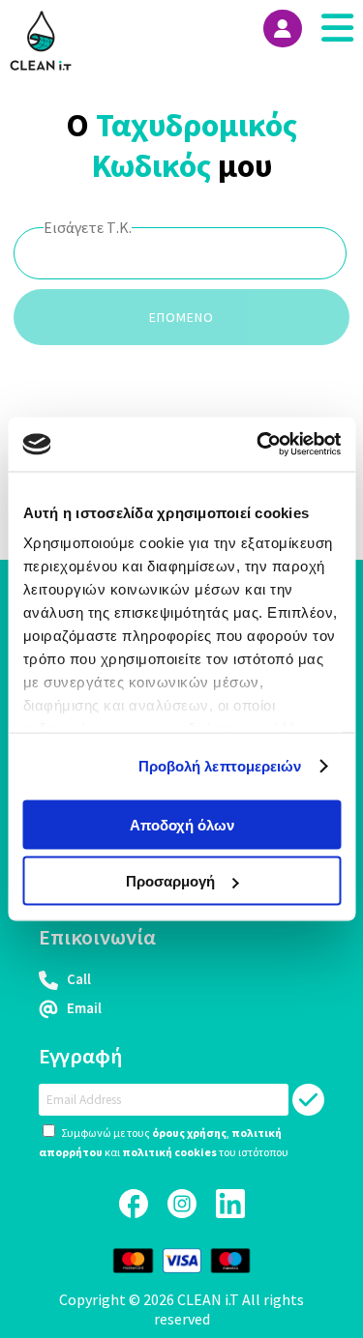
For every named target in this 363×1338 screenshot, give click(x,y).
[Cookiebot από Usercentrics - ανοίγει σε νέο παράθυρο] (258, 444)
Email (83, 1008)
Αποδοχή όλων (182, 824)
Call (77, 979)
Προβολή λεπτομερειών (220, 766)
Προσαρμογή (170, 881)
